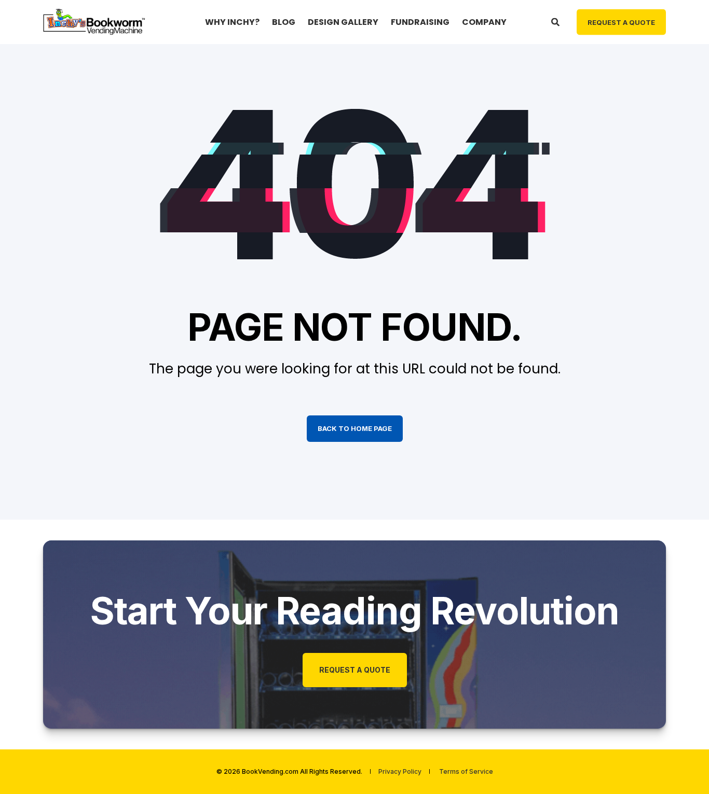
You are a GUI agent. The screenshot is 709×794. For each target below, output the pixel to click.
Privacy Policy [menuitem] (399, 772)
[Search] (556, 21)
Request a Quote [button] (621, 22)
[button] (683, 768)
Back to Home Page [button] (355, 428)
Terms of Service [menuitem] (466, 772)
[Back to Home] (95, 21)
